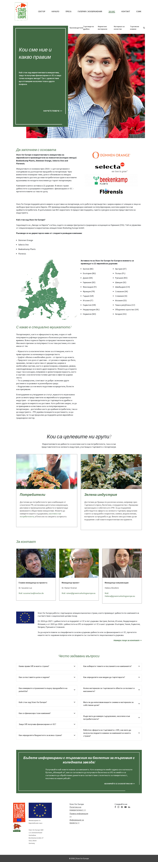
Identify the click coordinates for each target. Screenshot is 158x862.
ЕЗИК (138, 11)
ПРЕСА (68, 11)
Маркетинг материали (102, 27)
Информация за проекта (77, 821)
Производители (76, 28)
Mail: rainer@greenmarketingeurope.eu (78, 593)
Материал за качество (119, 27)
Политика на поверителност (76, 808)
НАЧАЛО (55, 11)
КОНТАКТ (125, 11)
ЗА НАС (111, 11)
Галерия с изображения (90, 11)
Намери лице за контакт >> (128, 640)
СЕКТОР (41, 11)
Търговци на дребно (88, 27)
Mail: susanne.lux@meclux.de (31, 593)
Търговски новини (134, 27)
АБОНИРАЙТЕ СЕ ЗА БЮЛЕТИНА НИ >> (119, 783)
